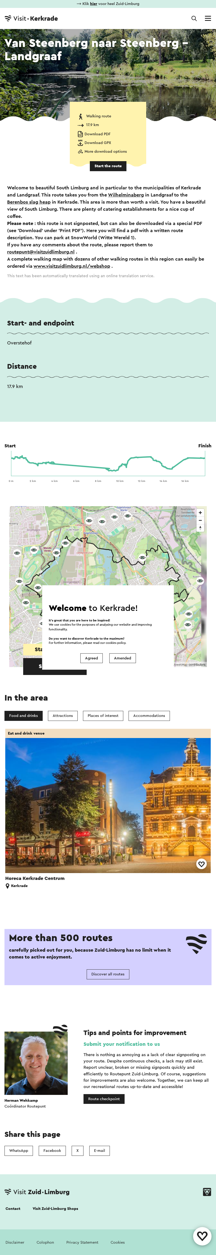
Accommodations (149, 716)
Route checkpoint (104, 1099)
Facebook (52, 1151)
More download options (106, 152)
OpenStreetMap (176, 664)
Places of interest (103, 716)
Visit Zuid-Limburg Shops (55, 1209)
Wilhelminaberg (126, 195)
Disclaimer (15, 1242)
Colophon (45, 1242)
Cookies (118, 1242)
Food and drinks (23, 716)
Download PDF (98, 134)
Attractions (63, 716)
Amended (122, 658)
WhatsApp (18, 1151)
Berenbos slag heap (29, 202)
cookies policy (115, 642)
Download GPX (98, 143)
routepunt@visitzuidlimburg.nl (41, 252)
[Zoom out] (200, 520)
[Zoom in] (200, 512)
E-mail (99, 1151)
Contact (13, 1209)
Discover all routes (108, 974)
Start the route (108, 166)
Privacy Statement (82, 1242)
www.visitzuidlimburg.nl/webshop (71, 266)
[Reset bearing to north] (200, 528)
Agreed (91, 658)
